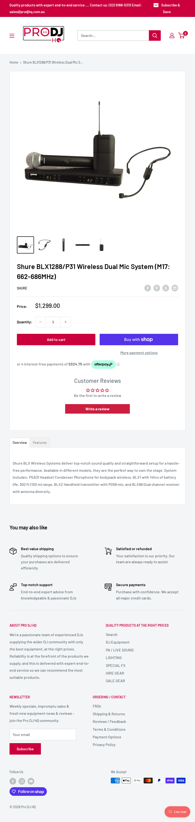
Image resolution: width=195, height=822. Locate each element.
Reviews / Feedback (109, 721)
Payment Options (107, 737)
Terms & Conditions (109, 729)
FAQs (97, 706)
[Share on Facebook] (147, 287)
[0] (182, 35)
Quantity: (24, 322)
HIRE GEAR (115, 673)
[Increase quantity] (66, 322)
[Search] (155, 35)
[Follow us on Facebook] (13, 781)
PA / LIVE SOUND (120, 650)
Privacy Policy (104, 744)
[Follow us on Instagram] (22, 781)
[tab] (20, 442)
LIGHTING (114, 657)
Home (14, 62)
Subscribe (25, 748)
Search (111, 634)
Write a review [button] (97, 408)
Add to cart (56, 339)
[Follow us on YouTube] (31, 781)
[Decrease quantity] (40, 322)
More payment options (139, 352)
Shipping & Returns (109, 713)
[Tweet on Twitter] (165, 287)
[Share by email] (174, 287)
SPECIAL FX (116, 665)
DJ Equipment (118, 642)
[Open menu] (12, 36)
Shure (22, 288)
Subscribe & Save (170, 8)
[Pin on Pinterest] (156, 287)
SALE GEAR (115, 680)
